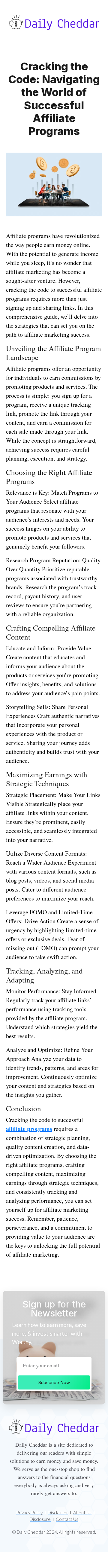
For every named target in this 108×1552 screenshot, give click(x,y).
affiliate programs (29, 1128)
